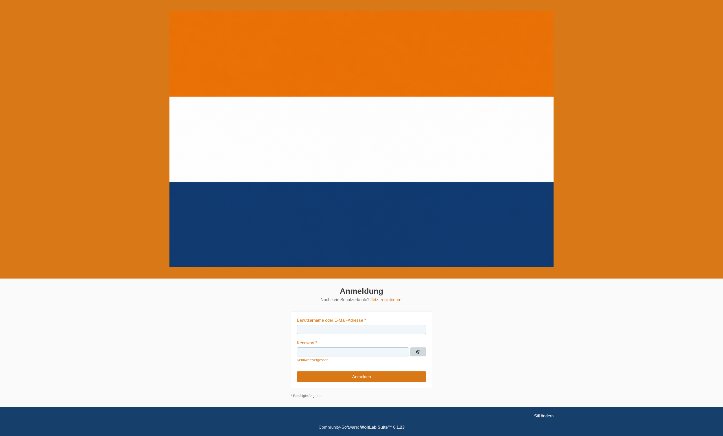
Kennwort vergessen (312, 360)
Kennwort (305, 342)
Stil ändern (544, 415)
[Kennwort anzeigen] (418, 351)
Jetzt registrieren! (386, 299)
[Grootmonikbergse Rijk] (361, 139)
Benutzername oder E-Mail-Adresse (330, 320)
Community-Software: (361, 427)
